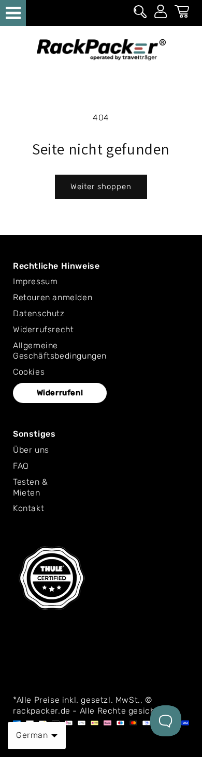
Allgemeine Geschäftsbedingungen (60, 351)
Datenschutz (39, 313)
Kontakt (28, 508)
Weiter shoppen (101, 186)
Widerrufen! (60, 392)
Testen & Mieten (30, 487)
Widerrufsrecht (43, 329)
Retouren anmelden (52, 297)
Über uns (31, 450)
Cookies (29, 372)
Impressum (35, 281)
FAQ (21, 466)
